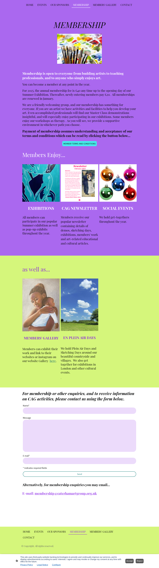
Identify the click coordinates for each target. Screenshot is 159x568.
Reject (139, 561)
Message (27, 417)
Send (79, 474)
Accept (129, 561)
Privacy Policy (26, 565)
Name (26, 405)
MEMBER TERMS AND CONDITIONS (79, 143)
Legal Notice (42, 565)
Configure (56, 565)
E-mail (26, 455)
